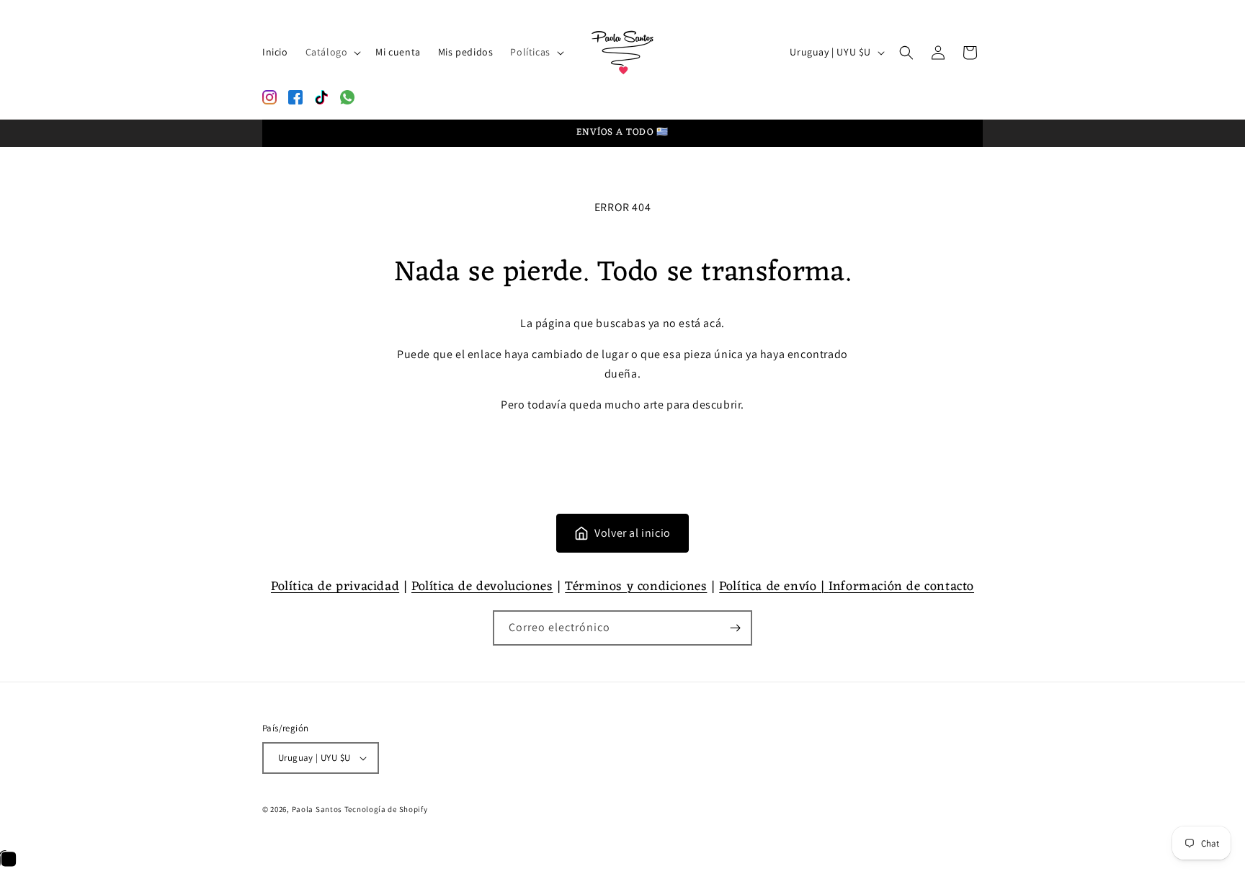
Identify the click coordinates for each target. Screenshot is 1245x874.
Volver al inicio (632, 532)
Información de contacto (901, 586)
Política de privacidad (335, 586)
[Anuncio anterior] (267, 133)
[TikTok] (321, 97)
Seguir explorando (623, 445)
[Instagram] (269, 97)
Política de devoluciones (482, 586)
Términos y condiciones (636, 586)
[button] (332, 52)
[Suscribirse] (735, 628)
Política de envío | (774, 586)
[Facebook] (295, 97)
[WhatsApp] (347, 97)
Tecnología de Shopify (386, 809)
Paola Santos (317, 809)
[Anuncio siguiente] (978, 133)
